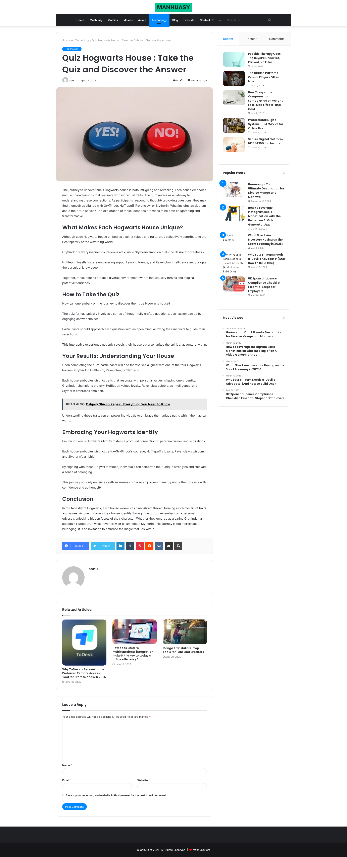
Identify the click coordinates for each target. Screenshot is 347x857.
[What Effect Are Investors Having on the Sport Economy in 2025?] (234, 240)
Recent (228, 39)
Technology (159, 20)
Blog (175, 20)
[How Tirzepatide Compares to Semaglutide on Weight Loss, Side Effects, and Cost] (234, 97)
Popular (251, 39)
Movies (128, 20)
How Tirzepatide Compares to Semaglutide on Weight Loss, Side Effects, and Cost (265, 100)
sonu (72, 80)
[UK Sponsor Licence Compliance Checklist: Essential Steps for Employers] (234, 283)
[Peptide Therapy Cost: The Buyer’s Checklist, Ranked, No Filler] (234, 59)
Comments (277, 39)
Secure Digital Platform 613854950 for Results (265, 141)
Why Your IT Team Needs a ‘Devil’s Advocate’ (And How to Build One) (266, 259)
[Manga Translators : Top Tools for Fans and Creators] (185, 631)
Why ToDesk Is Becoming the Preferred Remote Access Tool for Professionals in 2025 (84, 673)
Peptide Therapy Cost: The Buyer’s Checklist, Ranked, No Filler (264, 58)
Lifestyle (189, 20)
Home (80, 20)
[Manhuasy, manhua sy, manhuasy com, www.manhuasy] (173, 7)
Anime (142, 20)
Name (67, 765)
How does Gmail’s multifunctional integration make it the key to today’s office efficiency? (132, 653)
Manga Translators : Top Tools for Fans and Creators (183, 650)
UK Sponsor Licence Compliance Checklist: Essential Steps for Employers (264, 284)
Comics (113, 20)
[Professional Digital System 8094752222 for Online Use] (234, 125)
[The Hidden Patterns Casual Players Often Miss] (234, 78)
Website (142, 780)
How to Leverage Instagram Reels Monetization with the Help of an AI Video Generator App (264, 216)
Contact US (207, 20)
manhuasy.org (201, 849)
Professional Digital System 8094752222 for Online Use (265, 124)
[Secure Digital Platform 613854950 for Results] (234, 144)
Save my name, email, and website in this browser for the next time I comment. (116, 795)
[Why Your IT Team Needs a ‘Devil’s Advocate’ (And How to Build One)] (234, 263)
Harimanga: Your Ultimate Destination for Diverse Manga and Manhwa (266, 190)
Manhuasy (96, 20)
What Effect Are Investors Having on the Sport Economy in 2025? (265, 239)
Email (66, 780)
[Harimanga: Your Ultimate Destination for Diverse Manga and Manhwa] (234, 189)
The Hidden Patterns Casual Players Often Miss (263, 77)
